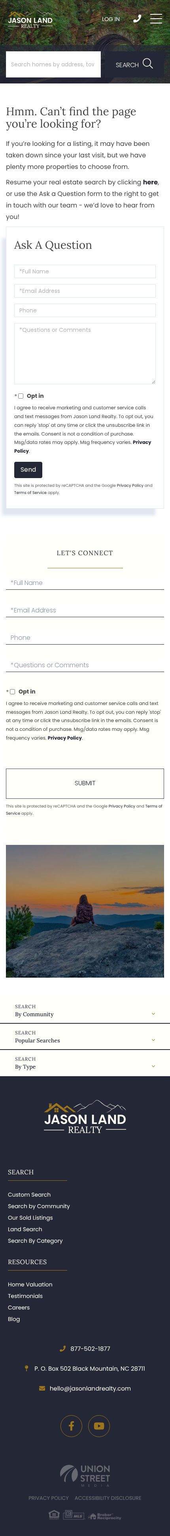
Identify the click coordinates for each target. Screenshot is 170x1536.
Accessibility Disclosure (108, 1498)
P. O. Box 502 (89, 1369)
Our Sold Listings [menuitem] (30, 1218)
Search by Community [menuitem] (39, 1206)
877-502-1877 (137, 19)
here (150, 182)
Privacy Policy (130, 485)
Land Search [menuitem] (25, 1229)
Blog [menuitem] (14, 1319)
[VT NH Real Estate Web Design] (85, 1476)
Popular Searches (37, 1040)
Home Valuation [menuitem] (30, 1284)
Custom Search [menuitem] (29, 1195)
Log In (111, 19)
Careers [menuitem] (19, 1307)
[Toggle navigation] (156, 18)
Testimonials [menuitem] (25, 1296)
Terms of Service (30, 493)
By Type (25, 1066)
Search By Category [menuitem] (35, 1241)
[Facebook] (71, 1426)
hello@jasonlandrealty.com (90, 1389)
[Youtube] (99, 1426)
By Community (34, 1014)
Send (28, 469)
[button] (134, 64)
